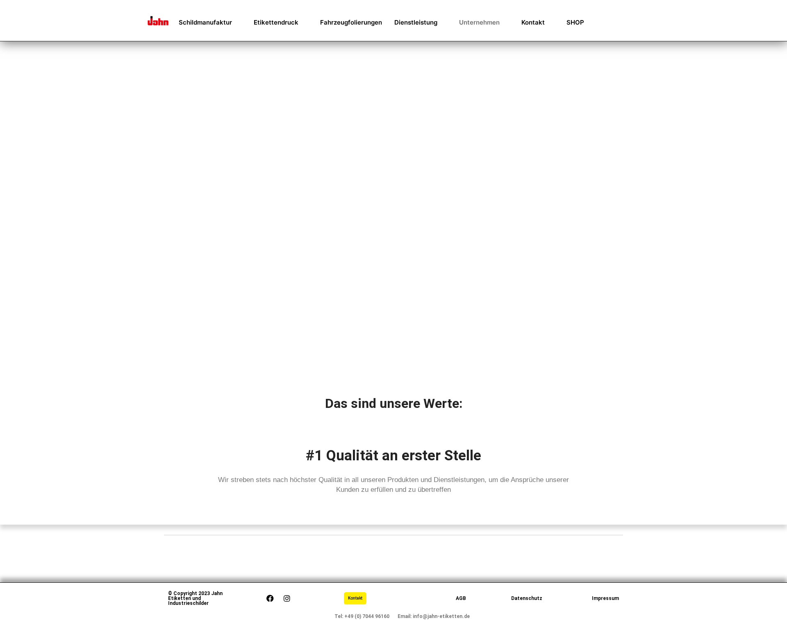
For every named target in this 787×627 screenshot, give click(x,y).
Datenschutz (526, 598)
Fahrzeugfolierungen (351, 22)
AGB (461, 598)
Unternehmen (479, 22)
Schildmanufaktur (205, 22)
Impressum (605, 598)
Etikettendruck (276, 22)
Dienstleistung (415, 22)
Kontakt (533, 22)
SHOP (575, 22)
